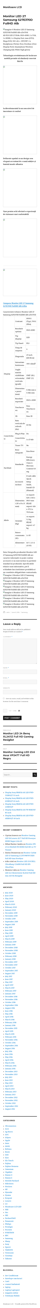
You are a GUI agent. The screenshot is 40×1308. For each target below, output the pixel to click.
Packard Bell (10, 1218)
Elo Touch (9, 1161)
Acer (7, 1129)
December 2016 (11, 997)
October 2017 (10, 968)
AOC (7, 1135)
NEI (6, 1215)
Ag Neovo (9, 1132)
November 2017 (11, 965)
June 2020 (9, 896)
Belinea (8, 1149)
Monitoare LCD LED (13, 1207)
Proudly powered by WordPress (26, 1304)
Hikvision (9, 1184)
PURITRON (9, 1233)
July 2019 (8, 927)
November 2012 (11, 1100)
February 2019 (10, 942)
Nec (6, 1212)
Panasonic (9, 1221)
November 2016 (11, 999)
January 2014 (10, 1069)
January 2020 (10, 910)
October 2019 (10, 919)
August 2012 (10, 1109)
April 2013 (9, 1086)
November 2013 (11, 1074)
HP (6, 1189)
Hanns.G (8, 1178)
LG (6, 1204)
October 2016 (10, 1002)
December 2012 (11, 1097)
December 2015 (11, 1028)
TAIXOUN (9, 1250)
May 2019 (9, 933)
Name (6, 668)
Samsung (24, 612)
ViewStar (9, 1256)
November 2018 (11, 950)
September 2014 (11, 1046)
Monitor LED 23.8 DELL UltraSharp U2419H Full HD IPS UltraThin (20, 864)
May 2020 (9, 898)
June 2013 (9, 1080)
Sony (7, 1244)
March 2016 (10, 1020)
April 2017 (9, 985)
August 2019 (10, 924)
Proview (8, 1230)
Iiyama (8, 1195)
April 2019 (9, 936)
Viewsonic (9, 1253)
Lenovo (8, 1201)
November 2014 (11, 1040)
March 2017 (9, 988)
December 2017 (11, 962)
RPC (6, 1235)
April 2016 (9, 1017)
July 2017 (8, 976)
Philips (8, 1224)
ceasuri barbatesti (12, 1284)
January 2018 (10, 959)
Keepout (8, 1198)
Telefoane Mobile (12, 1296)
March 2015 (9, 1034)
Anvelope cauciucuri (13, 1278)
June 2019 (9, 930)
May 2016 (9, 1014)
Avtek (7, 1146)
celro (8, 612)
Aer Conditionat (11, 1276)
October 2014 (10, 1043)
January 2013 (10, 1095)
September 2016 (11, 1005)
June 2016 (9, 1011)
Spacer (8, 1247)
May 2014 (9, 1057)
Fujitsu (8, 1163)
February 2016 (10, 1022)
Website (6, 688)
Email (6, 678)
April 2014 (9, 1060)
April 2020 (9, 901)
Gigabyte (8, 1172)
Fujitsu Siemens (11, 1166)
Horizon (8, 1186)
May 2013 (9, 1083)
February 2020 (11, 907)
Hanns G (8, 1175)
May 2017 (9, 982)
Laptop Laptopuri (12, 1290)
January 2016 (10, 1025)
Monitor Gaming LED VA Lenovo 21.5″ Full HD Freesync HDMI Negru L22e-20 (20, 838)
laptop (8, 1287)
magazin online (11, 1293)
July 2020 (9, 893)
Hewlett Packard (12, 1181)
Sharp (7, 1241)
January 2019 (10, 945)
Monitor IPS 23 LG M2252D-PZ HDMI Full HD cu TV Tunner (20, 847)
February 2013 (10, 1092)
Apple (7, 1140)
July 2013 (8, 1077)
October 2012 (10, 1103)
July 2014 (8, 1051)
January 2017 (10, 994)
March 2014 (10, 1063)
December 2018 (11, 948)
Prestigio (9, 1227)
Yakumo (8, 1259)
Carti (7, 1281)
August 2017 (10, 973)
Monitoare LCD (12, 7)
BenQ (7, 1152)
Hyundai (8, 1192)
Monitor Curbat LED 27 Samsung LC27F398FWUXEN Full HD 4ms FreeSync (20, 856)
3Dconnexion (10, 1126)
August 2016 (10, 1008)
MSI (6, 1210)
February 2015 (10, 1037)
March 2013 (10, 1089)
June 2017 (9, 979)
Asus (7, 1143)
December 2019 (11, 913)
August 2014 (10, 1048)
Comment (7, 637)
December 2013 (11, 1071)
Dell (7, 1155)
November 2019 (11, 916)
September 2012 (11, 1106)
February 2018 (11, 956)
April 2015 (9, 1031)
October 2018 (10, 953)
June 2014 (9, 1054)
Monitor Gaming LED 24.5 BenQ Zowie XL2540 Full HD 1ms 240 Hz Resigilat (20, 873)
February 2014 (10, 1066)
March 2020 (10, 904)
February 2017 (10, 991)
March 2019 (10, 939)
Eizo (7, 1158)
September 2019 (11, 922)
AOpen (8, 1137)
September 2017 (11, 971)
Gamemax (9, 1169)
